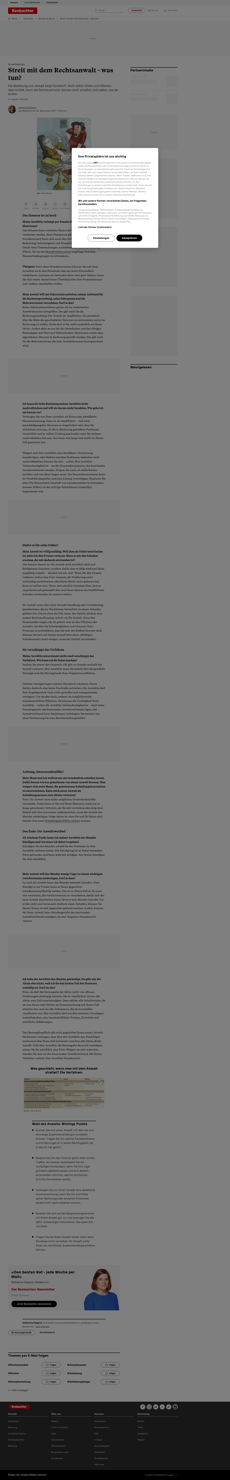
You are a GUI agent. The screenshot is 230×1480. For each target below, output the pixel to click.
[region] (115, 198)
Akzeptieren (129, 238)
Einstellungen (101, 238)
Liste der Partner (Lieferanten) (95, 227)
